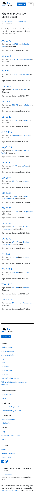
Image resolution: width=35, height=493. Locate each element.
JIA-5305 (6, 132)
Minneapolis (26, 59)
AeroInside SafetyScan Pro (10, 407)
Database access (7, 394)
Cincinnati (26, 120)
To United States (21, 21)
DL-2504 (6, 55)
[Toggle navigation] (31, 4)
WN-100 (6, 253)
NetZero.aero (6, 475)
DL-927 (5, 71)
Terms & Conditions (8, 453)
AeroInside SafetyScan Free (11, 411)
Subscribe (21, 4)
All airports (5, 374)
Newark (25, 90)
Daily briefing (6, 423)
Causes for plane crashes (10, 378)
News (3, 363)
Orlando (26, 272)
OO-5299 (6, 208)
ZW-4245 (6, 299)
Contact (4, 449)
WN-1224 (6, 269)
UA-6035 (6, 223)
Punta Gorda (27, 105)
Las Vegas (25, 166)
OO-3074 (6, 177)
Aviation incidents (7, 355)
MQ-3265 (6, 147)
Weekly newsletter (8, 419)
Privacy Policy (6, 457)
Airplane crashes (7, 347)
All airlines (5, 367)
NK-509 (5, 162)
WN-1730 (6, 284)
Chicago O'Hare (28, 212)
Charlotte (26, 135)
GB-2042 (6, 116)
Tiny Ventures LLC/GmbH (10, 490)
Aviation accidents (7, 351)
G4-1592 (6, 101)
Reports (4, 359)
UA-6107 (6, 238)
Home (3, 21)
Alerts (3, 398)
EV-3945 (6, 86)
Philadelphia (27, 303)
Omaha (25, 181)
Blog (3, 432)
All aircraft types (7, 370)
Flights (10, 21)
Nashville (26, 288)
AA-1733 (6, 40)
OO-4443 (6, 192)
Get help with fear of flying (10, 435)
